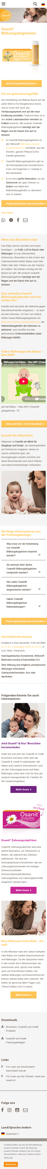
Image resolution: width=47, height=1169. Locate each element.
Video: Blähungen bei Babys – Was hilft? (22, 353)
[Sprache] (43, 4)
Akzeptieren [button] (10, 1164)
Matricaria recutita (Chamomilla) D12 (20, 322)
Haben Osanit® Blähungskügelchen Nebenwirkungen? (17, 603)
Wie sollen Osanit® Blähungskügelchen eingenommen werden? (19, 586)
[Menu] (3, 4)
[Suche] (35, 4)
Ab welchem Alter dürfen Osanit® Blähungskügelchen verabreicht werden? (22, 569)
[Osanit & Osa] (23, 4)
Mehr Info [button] (8, 1158)
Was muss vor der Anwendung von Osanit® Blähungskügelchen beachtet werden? (22, 550)
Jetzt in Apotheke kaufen (20, 83)
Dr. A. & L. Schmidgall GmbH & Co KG (21, 647)
